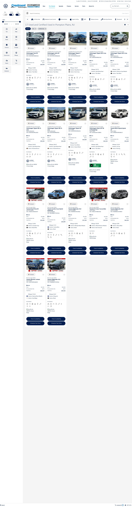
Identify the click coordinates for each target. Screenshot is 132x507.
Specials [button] (61, 6)
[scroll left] (27, 19)
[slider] (3, 22)
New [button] (44, 6)
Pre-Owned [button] (52, 6)
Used (18, 12)
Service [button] (77, 6)
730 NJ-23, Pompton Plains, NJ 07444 (108, 1)
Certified (11, 12)
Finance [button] (69, 6)
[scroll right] (127, 19)
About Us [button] (91, 6)
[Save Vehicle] (43, 48)
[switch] (5, 13)
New (5, 12)
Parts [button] (83, 6)
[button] (6, 30)
